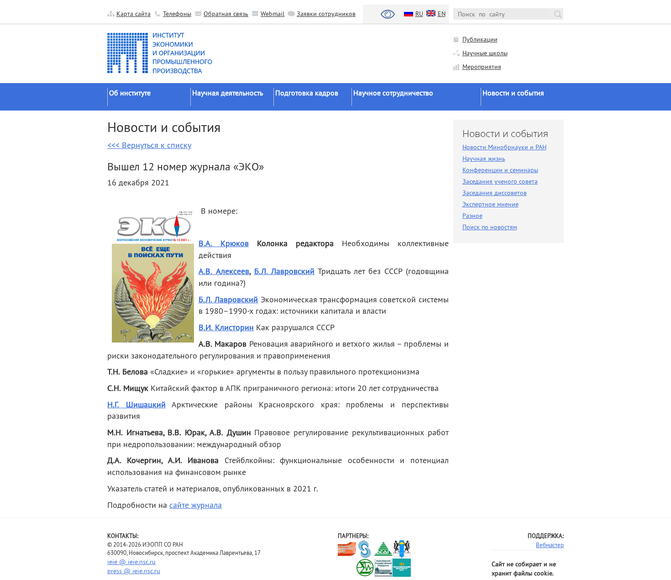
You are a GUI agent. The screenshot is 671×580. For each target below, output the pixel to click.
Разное (472, 215)
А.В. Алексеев (224, 271)
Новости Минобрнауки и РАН (504, 147)
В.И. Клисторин (226, 327)
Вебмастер (550, 544)
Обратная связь (226, 14)
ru (419, 14)
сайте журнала (195, 505)
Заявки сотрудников (326, 14)
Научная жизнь (483, 158)
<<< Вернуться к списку (149, 145)
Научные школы (485, 53)
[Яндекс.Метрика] (347, 567)
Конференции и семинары (500, 170)
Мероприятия (481, 67)
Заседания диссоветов (494, 193)
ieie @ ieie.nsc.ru (131, 562)
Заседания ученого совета (500, 181)
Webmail (272, 14)
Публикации (480, 39)
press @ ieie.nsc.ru (133, 571)
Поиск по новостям (489, 227)
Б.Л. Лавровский (284, 271)
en (442, 14)
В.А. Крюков (224, 243)
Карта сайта (133, 14)
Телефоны (177, 14)
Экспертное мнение (490, 204)
